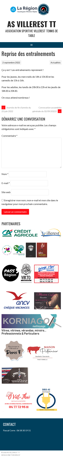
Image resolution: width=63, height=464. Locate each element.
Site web (6, 192)
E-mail (6, 183)
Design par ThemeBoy (10, 455)
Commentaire (9, 135)
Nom (5, 174)
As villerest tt (31, 23)
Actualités (56, 62)
